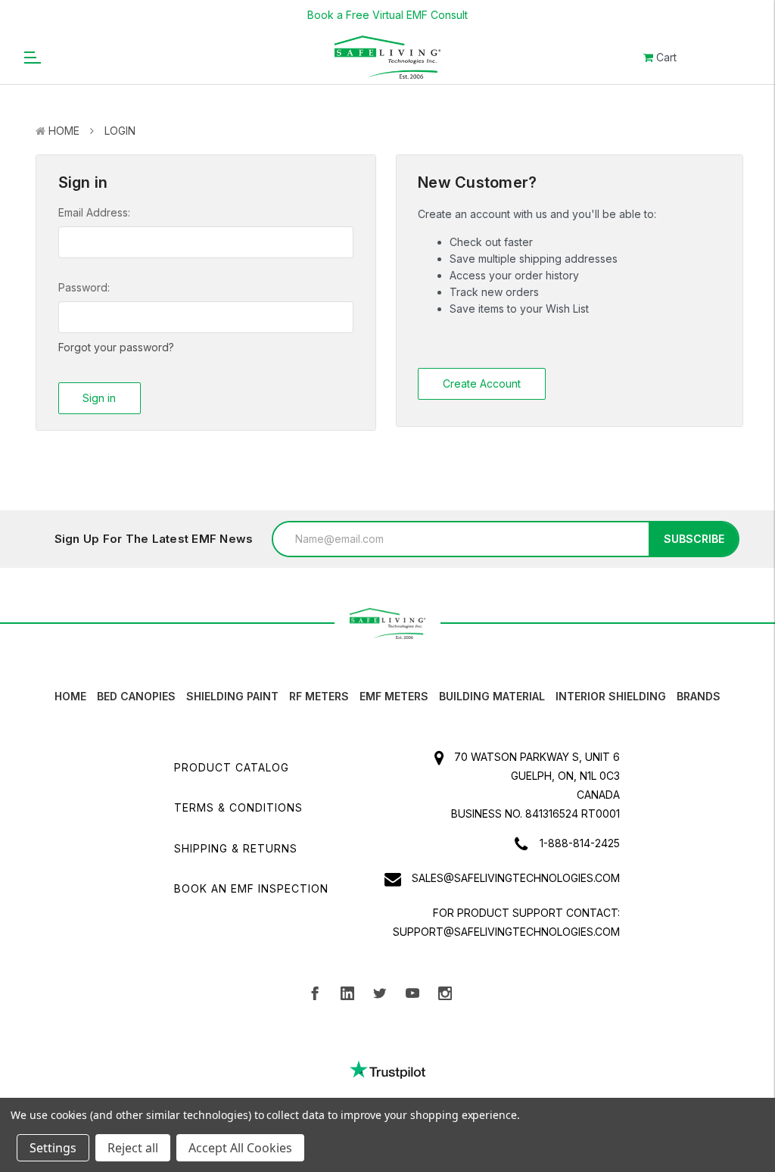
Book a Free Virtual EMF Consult (387, 14)
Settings (53, 1147)
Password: (84, 287)
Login (119, 130)
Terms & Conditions (238, 807)
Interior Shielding (611, 696)
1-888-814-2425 (580, 843)
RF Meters (319, 696)
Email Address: (94, 212)
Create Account (482, 383)
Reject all (132, 1147)
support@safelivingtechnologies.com (506, 931)
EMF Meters (393, 696)
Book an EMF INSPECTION (251, 888)
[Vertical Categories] (31, 56)
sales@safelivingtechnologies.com (516, 877)
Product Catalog (231, 767)
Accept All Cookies (240, 1147)
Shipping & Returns (235, 848)
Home (63, 130)
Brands (699, 696)
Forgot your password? (116, 347)
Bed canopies (136, 696)
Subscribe (694, 538)
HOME (70, 696)
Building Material (492, 696)
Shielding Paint (232, 696)
